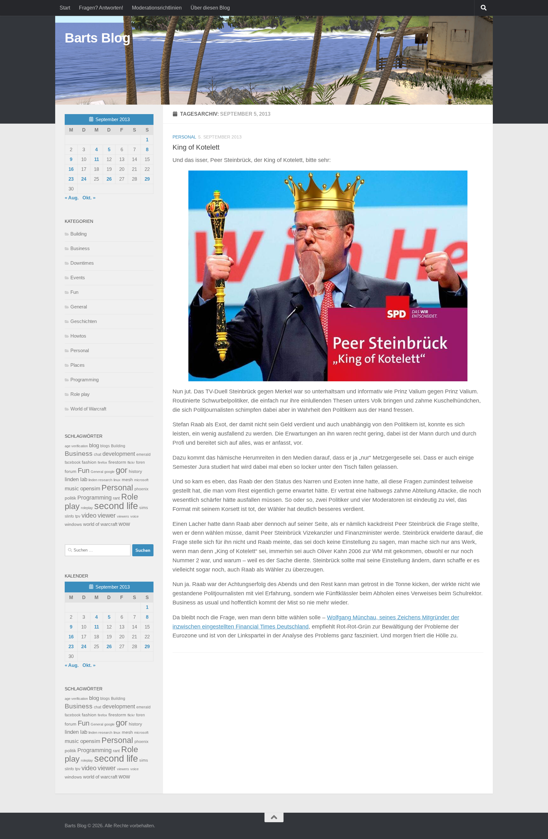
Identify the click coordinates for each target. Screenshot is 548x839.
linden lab (76, 479)
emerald (143, 454)
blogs (105, 446)
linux (117, 480)
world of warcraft (100, 524)
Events (77, 277)
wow (124, 524)
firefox (102, 462)
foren (140, 462)
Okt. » (88, 197)
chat (97, 454)
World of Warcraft (88, 408)
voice (134, 516)
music (72, 489)
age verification (76, 446)
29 (147, 179)
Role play (80, 394)
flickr (131, 462)
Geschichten (83, 321)
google (109, 472)
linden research (100, 480)
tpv (77, 516)
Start (65, 7)
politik (70, 498)
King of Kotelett (196, 147)
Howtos (78, 336)
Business (80, 248)
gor (121, 470)
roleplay (87, 508)
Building (78, 233)
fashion (89, 462)
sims (143, 508)
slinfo (69, 516)
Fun (74, 292)
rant (116, 498)
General (78, 306)
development (118, 453)
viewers (123, 516)
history (135, 471)
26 (109, 179)
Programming (84, 379)
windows (73, 524)
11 (96, 159)
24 (83, 179)
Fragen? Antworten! (101, 7)
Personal (184, 136)
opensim (90, 488)
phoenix (141, 489)
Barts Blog (97, 37)
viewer (107, 515)
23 (71, 179)
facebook (73, 462)
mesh (127, 479)
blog (94, 445)
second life (116, 505)
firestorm (117, 462)
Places (77, 365)
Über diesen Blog (210, 7)
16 (71, 169)
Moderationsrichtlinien (157, 7)
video (89, 515)
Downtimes (82, 263)
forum (70, 471)
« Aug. (72, 197)
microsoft (141, 480)
